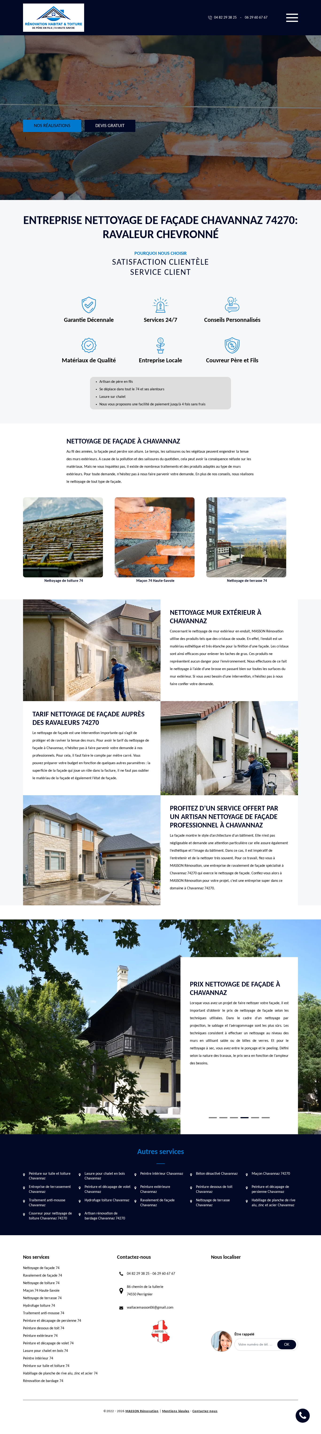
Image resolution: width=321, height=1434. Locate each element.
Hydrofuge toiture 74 (39, 1306)
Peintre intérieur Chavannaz (161, 1174)
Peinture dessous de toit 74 (43, 1328)
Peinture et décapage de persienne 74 (52, 1321)
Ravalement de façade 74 (42, 1276)
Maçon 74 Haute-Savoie (41, 1291)
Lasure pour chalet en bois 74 (45, 1351)
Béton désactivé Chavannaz (217, 1174)
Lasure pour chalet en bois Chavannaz (105, 1176)
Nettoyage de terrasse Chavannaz (213, 1202)
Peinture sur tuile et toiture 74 (46, 1366)
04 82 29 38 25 (225, 18)
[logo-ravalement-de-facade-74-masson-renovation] (53, 18)
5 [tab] (255, 1117)
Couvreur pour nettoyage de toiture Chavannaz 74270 (50, 1216)
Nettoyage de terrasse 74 (42, 1298)
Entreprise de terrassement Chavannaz (50, 1189)
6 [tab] (266, 1117)
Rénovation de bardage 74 (43, 1381)
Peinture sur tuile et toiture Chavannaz (49, 1176)
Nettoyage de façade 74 (41, 1268)
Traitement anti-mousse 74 (43, 1313)
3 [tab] (234, 1117)
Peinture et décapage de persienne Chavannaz (270, 1189)
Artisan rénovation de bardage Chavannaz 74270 (105, 1216)
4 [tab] (244, 1117)
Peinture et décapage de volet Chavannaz (107, 1189)
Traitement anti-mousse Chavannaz (47, 1202)
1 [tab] (213, 1117)
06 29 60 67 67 (256, 18)
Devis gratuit (110, 126)
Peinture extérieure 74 (40, 1336)
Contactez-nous (205, 1411)
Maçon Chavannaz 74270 (271, 1174)
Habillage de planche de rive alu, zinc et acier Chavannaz (273, 1202)
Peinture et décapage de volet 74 (48, 1343)
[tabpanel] (239, 1030)
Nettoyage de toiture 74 (41, 1283)
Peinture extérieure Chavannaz (155, 1189)
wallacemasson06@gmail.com (150, 1308)
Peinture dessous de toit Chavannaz (214, 1189)
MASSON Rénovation (142, 1411)
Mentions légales (175, 1411)
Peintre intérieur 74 (38, 1358)
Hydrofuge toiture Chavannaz (107, 1200)
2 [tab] (223, 1117)
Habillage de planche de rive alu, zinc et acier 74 (60, 1373)
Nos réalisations (52, 126)
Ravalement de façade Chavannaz (157, 1202)
